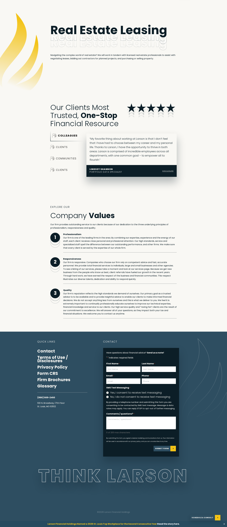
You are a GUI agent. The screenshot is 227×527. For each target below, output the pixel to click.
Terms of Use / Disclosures (52, 359)
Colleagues (68, 135)
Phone (146, 375)
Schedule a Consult (202, 517)
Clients (62, 147)
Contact (46, 351)
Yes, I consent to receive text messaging (136, 392)
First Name (113, 363)
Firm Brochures (53, 380)
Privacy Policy (52, 367)
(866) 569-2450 (46, 397)
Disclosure (168, 171)
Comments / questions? (120, 413)
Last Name (148, 363)
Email (110, 375)
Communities (66, 158)
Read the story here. (168, 523)
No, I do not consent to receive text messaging (140, 397)
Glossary (47, 386)
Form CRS (47, 373)
